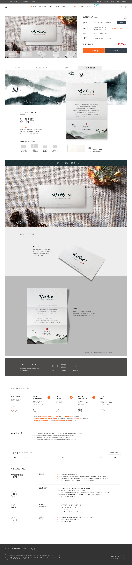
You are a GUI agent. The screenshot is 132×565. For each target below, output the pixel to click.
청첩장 (34, 7)
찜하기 (125, 17)
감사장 (57, 7)
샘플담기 (115, 50)
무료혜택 (81, 7)
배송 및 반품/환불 (90, 68)
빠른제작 (122, 28)
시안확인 (112, 1)
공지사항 (124, 1)
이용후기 (89, 7)
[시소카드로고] (118, 557)
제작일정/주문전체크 (41, 68)
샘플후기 (96, 7)
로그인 (93, 1)
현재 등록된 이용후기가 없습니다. (103, 38)
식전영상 (50, 7)
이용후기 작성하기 (114, 452)
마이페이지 (105, 1)
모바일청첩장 (42, 7)
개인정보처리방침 (16, 548)
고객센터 (118, 1)
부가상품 (64, 7)
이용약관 (7, 548)
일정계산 (114, 28)
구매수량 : (85, 23)
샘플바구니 (121, 6)
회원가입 (99, 1)
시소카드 (11, 2)
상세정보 (17, 68)
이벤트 (75, 7)
